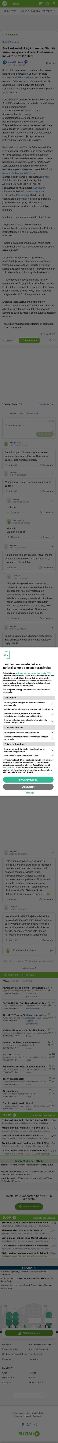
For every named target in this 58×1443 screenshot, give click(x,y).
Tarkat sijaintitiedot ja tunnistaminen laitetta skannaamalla (24, 703)
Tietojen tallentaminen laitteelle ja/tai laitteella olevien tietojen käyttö (25, 721)
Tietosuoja (29, 793)
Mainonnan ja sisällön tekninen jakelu (21, 755)
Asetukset (28, 786)
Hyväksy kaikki (28, 779)
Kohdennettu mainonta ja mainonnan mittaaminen (27, 709)
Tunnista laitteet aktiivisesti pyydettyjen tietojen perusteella (26, 737)
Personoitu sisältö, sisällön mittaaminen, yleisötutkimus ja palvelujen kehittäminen (23, 714)
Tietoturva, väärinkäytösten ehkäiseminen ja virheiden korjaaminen (24, 750)
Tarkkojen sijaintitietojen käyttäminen (21, 732)
